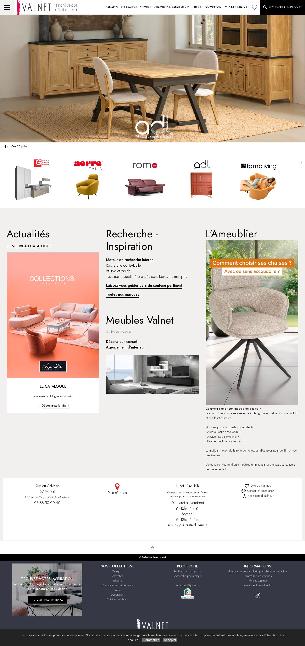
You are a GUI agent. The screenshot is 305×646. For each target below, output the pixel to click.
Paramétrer (151, 640)
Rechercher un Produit (284, 7)
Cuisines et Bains (117, 599)
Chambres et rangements (117, 585)
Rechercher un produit (187, 571)
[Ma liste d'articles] (254, 7)
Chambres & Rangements (171, 7)
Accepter (170, 640)
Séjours (145, 7)
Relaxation (129, 7)
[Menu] (7, 7)
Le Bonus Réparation (187, 585)
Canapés (112, 7)
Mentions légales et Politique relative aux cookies (257, 571)
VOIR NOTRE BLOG (50, 599)
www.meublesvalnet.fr (257, 585)
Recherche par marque (187, 576)
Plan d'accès (117, 492)
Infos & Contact (257, 580)
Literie (197, 7)
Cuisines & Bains (236, 7)
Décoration (213, 7)
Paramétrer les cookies (257, 576)
